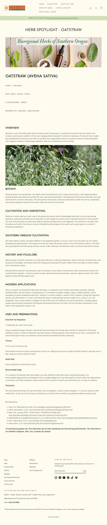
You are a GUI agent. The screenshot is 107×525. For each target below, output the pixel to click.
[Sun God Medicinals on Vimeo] (76, 477)
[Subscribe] (84, 471)
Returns (6, 470)
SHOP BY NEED (46, 8)
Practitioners (33, 463)
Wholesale (32, 467)
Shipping (7, 474)
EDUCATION (52, 4)
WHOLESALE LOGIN (47, 12)
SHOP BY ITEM (67, 4)
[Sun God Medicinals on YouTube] (64, 477)
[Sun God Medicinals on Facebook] (60, 477)
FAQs (5, 463)
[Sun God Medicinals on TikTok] (72, 477)
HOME (41, 4)
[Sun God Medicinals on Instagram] (56, 477)
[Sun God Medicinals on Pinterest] (68, 477)
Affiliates (32, 460)
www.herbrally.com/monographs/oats (42, 420)
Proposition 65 (9, 467)
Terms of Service (9, 481)
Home (6, 460)
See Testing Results (35, 470)
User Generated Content (12, 477)
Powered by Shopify (53, 517)
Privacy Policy (8, 484)
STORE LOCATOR (63, 8)
